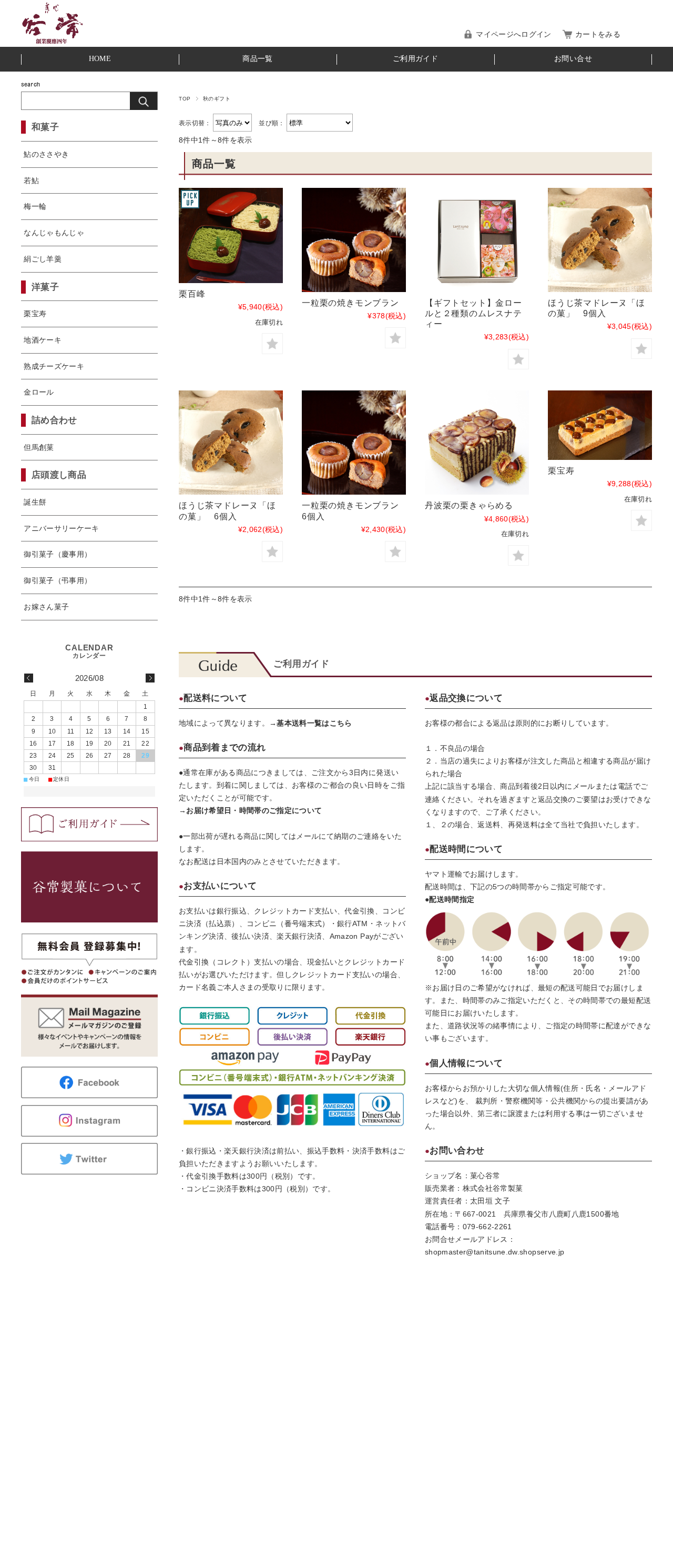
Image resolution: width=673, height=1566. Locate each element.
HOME (100, 59)
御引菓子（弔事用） (57, 580)
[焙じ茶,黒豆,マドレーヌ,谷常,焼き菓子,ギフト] (600, 240)
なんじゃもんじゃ (54, 232)
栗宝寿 (561, 470)
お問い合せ (573, 59)
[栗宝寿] (600, 425)
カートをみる (597, 34)
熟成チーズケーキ (54, 366)
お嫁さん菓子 (46, 607)
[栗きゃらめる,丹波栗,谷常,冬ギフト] (477, 442)
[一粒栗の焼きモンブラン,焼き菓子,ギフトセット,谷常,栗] (354, 240)
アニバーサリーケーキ (61, 528)
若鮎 (31, 180)
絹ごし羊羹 (43, 259)
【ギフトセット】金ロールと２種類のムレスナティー (473, 313)
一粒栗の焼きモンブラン (355, 302)
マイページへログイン (513, 34)
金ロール (39, 392)
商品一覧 (257, 59)
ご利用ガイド (415, 59)
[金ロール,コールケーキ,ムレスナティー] (477, 240)
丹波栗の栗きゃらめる (469, 505)
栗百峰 (192, 293)
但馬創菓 (39, 447)
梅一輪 (35, 206)
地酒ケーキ (43, 340)
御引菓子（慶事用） (57, 554)
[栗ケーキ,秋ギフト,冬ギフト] (231, 235)
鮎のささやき (46, 154)
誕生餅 (35, 502)
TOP (185, 99)
